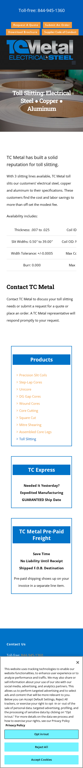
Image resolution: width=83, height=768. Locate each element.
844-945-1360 (51, 10)
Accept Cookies (41, 760)
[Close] (78, 662)
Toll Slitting (27, 439)
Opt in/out (41, 734)
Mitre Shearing (30, 424)
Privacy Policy (15, 725)
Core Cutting (28, 410)
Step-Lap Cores (30, 382)
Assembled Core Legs (35, 432)
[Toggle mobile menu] (74, 62)
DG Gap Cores (30, 396)
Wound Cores (29, 403)
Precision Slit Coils (33, 375)
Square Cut (27, 417)
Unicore (25, 389)
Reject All (41, 747)
